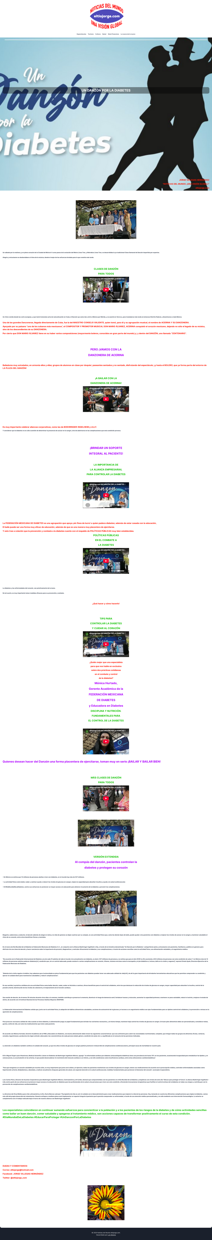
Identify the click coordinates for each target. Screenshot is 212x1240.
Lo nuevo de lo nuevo (128, 34)
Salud (104, 34)
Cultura (98, 34)
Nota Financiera (113, 34)
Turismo (91, 34)
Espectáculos (81, 34)
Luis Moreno (112, 1235)
